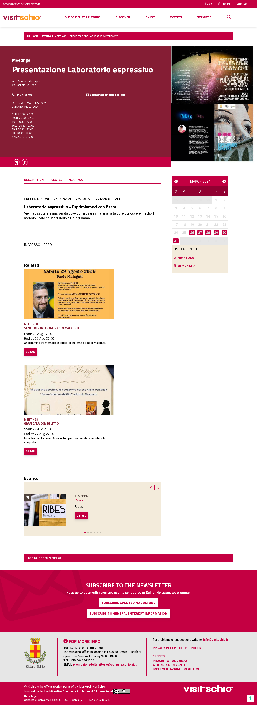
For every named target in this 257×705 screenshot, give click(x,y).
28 (200, 200)
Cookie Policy (190, 648)
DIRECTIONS (185, 258)
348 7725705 (24, 95)
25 (176, 200)
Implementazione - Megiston (176, 669)
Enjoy (150, 17)
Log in (225, 4)
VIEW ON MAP (186, 265)
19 (192, 225)
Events (176, 17)
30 (224, 233)
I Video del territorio (82, 17)
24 (176, 233)
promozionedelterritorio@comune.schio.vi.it (105, 664)
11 (184, 216)
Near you (76, 180)
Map (209, 4)
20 (200, 225)
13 (200, 216)
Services (204, 17)
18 (184, 225)
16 (224, 216)
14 (208, 216)
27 (192, 200)
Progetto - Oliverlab (170, 661)
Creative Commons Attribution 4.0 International (82, 691)
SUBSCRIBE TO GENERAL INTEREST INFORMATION (128, 613)
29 (208, 200)
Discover (122, 17)
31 (176, 241)
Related (56, 180)
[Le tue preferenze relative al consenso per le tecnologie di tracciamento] (250, 698)
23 (224, 225)
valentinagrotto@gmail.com (107, 95)
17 (176, 225)
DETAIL (30, 351)
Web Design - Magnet (169, 665)
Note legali (31, 696)
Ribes (79, 500)
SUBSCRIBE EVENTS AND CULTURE (128, 602)
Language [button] (243, 4)
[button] (85, 532)
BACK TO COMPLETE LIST (46, 558)
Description (34, 180)
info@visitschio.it (215, 639)
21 (208, 225)
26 (184, 200)
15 (216, 216)
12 (192, 216)
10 (176, 216)
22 (216, 225)
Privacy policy (165, 648)
